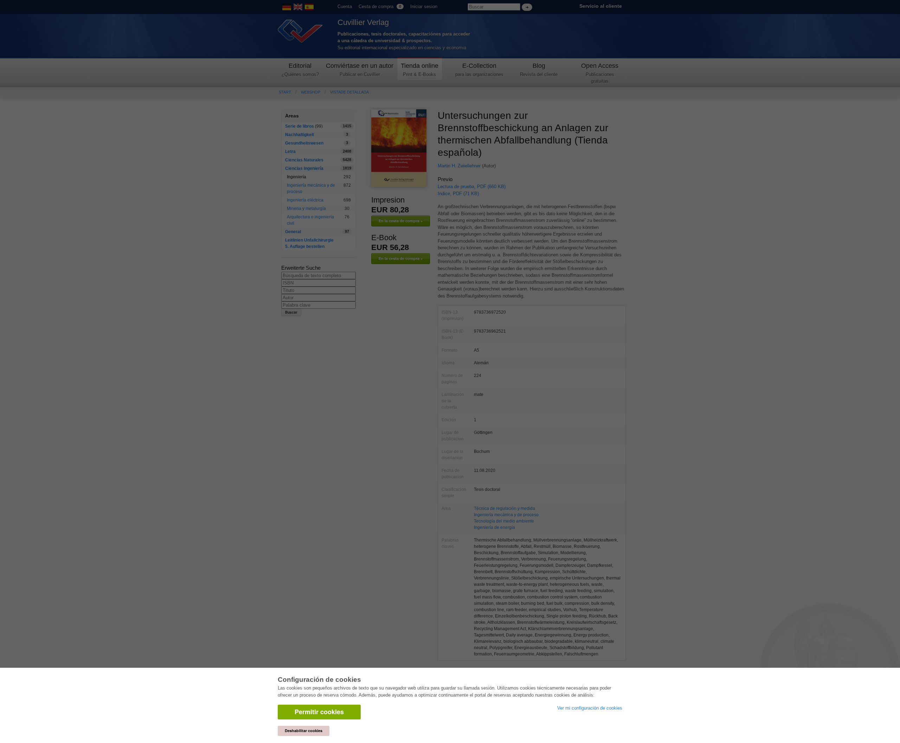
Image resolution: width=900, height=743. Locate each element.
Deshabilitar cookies (303, 730)
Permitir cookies (319, 711)
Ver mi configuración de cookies (589, 708)
